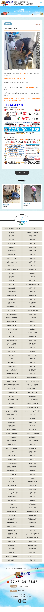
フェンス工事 (32, 508)
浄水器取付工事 (32, 523)
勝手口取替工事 (32, 344)
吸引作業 (11, 239)
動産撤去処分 (32, 247)
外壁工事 (32, 292)
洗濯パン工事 (11, 303)
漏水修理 (27, 203)
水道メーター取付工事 (32, 385)
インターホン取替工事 (11, 411)
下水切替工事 (11, 515)
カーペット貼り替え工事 (11, 400)
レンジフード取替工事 (32, 441)
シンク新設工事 (32, 318)
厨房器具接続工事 (32, 519)
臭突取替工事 (32, 463)
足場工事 (11, 280)
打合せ (11, 504)
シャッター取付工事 (32, 400)
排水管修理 (32, 526)
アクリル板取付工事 (12, 392)
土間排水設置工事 (32, 545)
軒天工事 (11, 236)
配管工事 (7, 24)
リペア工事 (11, 232)
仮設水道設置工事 (11, 381)
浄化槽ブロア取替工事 (11, 318)
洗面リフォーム (32, 552)
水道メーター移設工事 (32, 511)
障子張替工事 (11, 243)
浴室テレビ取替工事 (32, 310)
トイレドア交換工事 (12, 437)
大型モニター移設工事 (32, 232)
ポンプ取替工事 (32, 429)
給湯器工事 (11, 552)
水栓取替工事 (32, 262)
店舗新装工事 (11, 254)
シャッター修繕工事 (12, 508)
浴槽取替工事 (32, 288)
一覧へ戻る (22, 172)
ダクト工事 (32, 239)
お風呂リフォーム (11, 537)
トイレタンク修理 (11, 429)
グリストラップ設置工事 (32, 534)
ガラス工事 (32, 351)
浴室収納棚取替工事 (12, 306)
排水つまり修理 (32, 549)
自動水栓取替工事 (11, 325)
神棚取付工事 (32, 493)
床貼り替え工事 (32, 448)
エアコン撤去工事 (32, 392)
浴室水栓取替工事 (11, 485)
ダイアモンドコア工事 (11, 329)
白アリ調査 (32, 306)
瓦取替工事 (11, 489)
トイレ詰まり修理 (32, 332)
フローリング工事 (32, 355)
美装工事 (11, 277)
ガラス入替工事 (12, 292)
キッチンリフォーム (12, 526)
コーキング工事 (12, 444)
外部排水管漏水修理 (12, 534)
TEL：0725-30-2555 (13, 105)
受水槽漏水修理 (32, 370)
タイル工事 (32, 470)
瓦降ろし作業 (32, 541)
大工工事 (32, 277)
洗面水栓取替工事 (32, 481)
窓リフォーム (32, 280)
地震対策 (11, 403)
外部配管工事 (11, 541)
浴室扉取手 (32, 329)
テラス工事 (11, 452)
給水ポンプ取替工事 (12, 370)
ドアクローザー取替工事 (11, 493)
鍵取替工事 (11, 347)
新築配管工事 (32, 295)
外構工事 (32, 299)
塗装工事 (11, 481)
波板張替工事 (11, 455)
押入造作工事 (11, 310)
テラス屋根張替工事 (12, 463)
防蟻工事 (32, 258)
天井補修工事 (32, 236)
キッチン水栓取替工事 (32, 407)
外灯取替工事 (32, 467)
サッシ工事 (11, 284)
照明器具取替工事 (11, 467)
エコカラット (11, 265)
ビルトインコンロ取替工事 (32, 433)
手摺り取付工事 (32, 485)
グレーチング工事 (11, 258)
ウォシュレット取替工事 (11, 269)
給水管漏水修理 (32, 515)
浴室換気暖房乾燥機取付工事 (11, 385)
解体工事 (32, 362)
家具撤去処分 (11, 288)
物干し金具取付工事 (12, 314)
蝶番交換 (32, 243)
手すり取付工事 (32, 303)
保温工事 (32, 254)
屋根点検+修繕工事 (11, 511)
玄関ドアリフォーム (12, 262)
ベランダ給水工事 (11, 474)
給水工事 (32, 373)
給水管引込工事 (12, 519)
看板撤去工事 (32, 340)
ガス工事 (6, 204)
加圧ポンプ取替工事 (32, 388)
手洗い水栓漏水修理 (32, 377)
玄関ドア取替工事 (11, 441)
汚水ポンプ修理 (12, 366)
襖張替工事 (11, 247)
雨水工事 (32, 426)
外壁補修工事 (32, 336)
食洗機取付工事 (12, 545)
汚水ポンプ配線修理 (12, 340)
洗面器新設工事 (32, 269)
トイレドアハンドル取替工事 (32, 411)
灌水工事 (32, 265)
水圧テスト (32, 321)
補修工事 (11, 273)
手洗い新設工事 (12, 299)
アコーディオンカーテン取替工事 (11, 228)
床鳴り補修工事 (32, 396)
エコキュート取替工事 (11, 556)
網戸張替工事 (32, 452)
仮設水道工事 (11, 351)
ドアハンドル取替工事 (32, 403)
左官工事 (32, 325)
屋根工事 (11, 418)
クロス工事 (11, 478)
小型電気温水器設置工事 (11, 373)
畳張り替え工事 (12, 362)
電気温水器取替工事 (12, 470)
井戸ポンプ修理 (12, 496)
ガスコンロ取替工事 (12, 414)
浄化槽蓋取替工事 (11, 295)
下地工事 (11, 549)
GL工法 (11, 359)
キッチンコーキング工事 (32, 381)
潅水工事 (32, 347)
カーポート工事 (12, 332)
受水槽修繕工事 (12, 250)
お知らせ (32, 459)
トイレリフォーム (32, 556)
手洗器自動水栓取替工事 (32, 284)
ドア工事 (32, 414)
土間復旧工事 (11, 560)
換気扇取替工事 (32, 437)
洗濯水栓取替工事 (11, 321)
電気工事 (32, 273)
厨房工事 (32, 366)
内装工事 (32, 478)
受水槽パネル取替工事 (11, 433)
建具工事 (11, 355)
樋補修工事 (32, 500)
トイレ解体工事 (12, 407)
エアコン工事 (11, 388)
